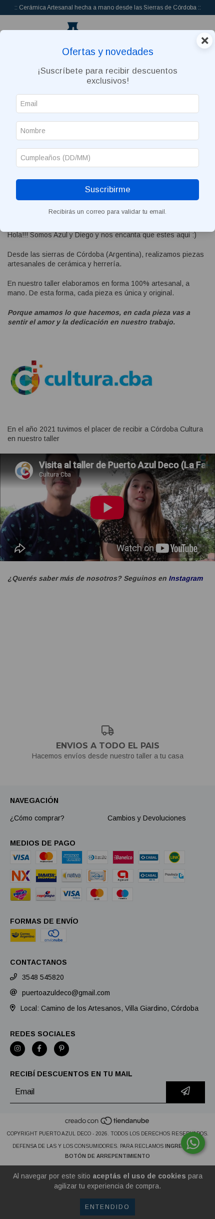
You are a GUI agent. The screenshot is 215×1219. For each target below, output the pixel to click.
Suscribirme (107, 189)
